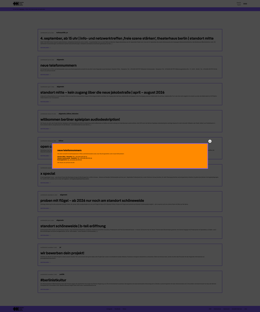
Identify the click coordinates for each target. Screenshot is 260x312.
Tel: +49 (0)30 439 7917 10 (80, 156)
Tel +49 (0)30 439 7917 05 (75, 160)
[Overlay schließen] (209, 141)
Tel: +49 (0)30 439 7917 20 (84, 158)
